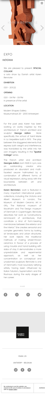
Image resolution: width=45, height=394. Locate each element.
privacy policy (13, 389)
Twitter (39, 295)
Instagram (16, 370)
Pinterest (28, 295)
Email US (22, 356)
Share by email (16, 295)
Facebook (5, 295)
